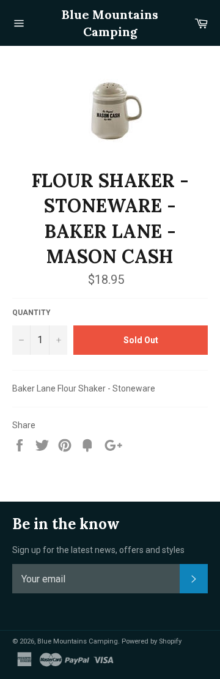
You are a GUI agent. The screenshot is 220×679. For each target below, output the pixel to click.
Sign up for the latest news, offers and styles (98, 550)
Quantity (31, 312)
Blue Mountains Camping (110, 23)
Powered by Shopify (152, 641)
